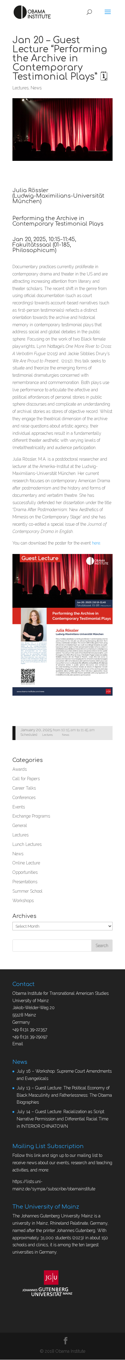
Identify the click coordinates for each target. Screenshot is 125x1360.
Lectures (20, 87)
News (36, 87)
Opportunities (25, 872)
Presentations (24, 881)
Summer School (27, 891)
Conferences (23, 797)
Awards (19, 769)
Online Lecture (26, 862)
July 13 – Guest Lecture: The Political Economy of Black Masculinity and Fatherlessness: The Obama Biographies (64, 1095)
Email (17, 1043)
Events (18, 807)
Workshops (23, 900)
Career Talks (24, 788)
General (19, 825)
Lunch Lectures (27, 844)
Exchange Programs (31, 816)
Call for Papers (26, 778)
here (96, 543)
